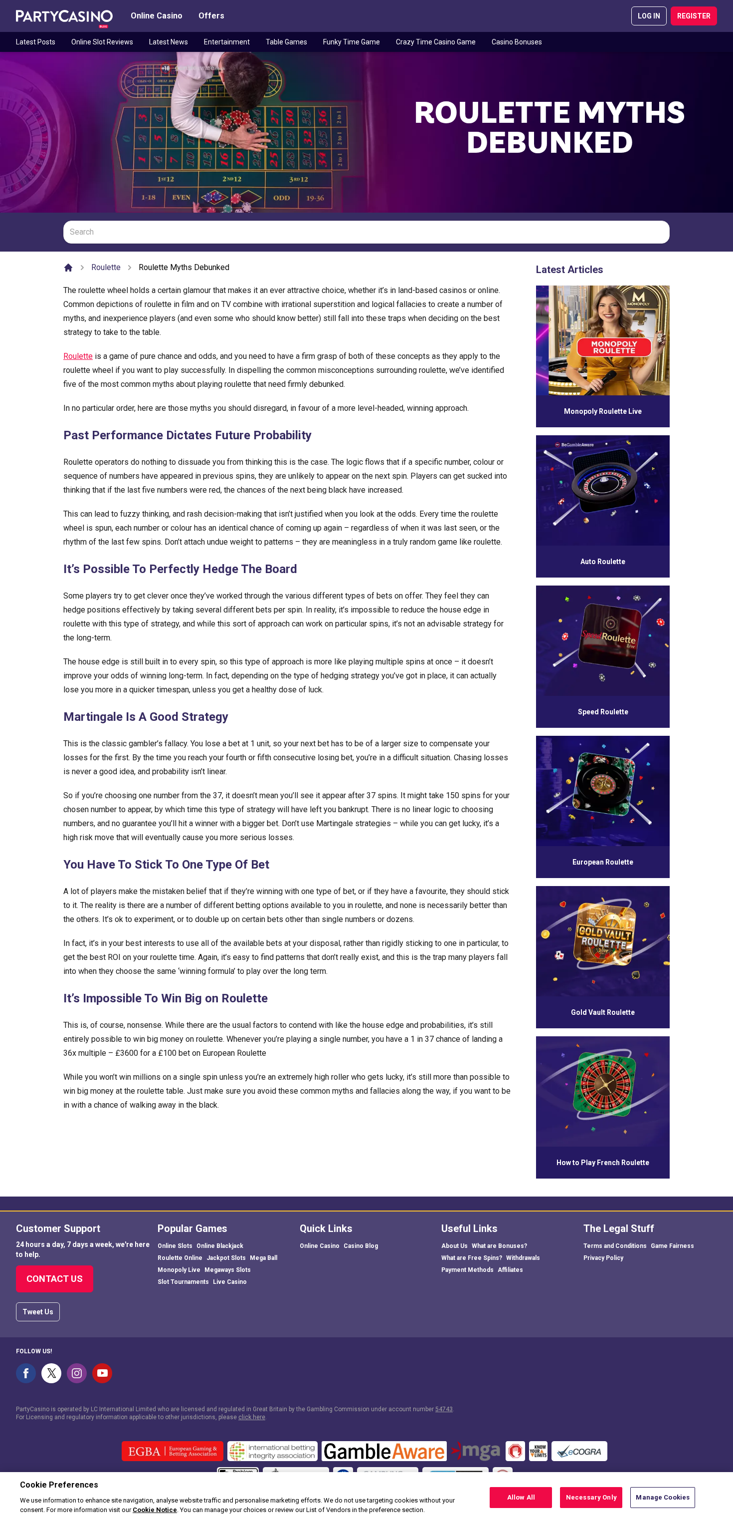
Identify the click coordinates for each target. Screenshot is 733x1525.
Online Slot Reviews (102, 42)
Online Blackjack (219, 1245)
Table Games (286, 42)
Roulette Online (180, 1257)
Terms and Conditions (615, 1245)
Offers (211, 15)
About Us (454, 1245)
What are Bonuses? (499, 1245)
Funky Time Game (351, 42)
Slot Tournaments (183, 1281)
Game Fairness (672, 1245)
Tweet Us (37, 1312)
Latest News (168, 42)
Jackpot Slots (226, 1257)
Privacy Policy (603, 1257)
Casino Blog (361, 1245)
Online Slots (175, 1245)
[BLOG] (64, 16)
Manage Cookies (663, 1497)
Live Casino (230, 1281)
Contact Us (54, 1278)
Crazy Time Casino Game (436, 42)
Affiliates (510, 1269)
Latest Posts (35, 42)
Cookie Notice (155, 1510)
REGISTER (694, 16)
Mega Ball (263, 1257)
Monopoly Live (179, 1269)
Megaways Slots (227, 1269)
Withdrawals (523, 1257)
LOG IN (649, 16)
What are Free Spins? (471, 1257)
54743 (444, 1409)
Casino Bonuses (517, 42)
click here (251, 1417)
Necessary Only (591, 1497)
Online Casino (157, 15)
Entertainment (227, 42)
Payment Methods (467, 1269)
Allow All (521, 1497)
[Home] (68, 268)
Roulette (106, 267)
